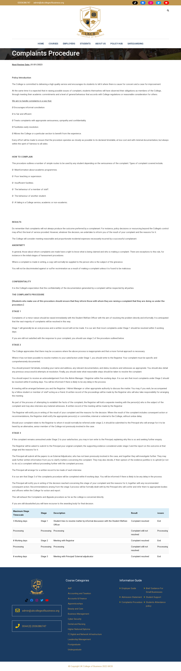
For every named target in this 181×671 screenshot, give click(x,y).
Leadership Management (79, 639)
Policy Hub (116, 43)
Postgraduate (74, 644)
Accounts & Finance (77, 598)
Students (85, 43)
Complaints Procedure (132, 602)
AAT (70, 588)
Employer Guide (129, 588)
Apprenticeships (75, 603)
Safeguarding (135, 43)
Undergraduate (74, 649)
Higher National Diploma (79, 629)
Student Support (153, 597)
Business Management (78, 614)
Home (41, 43)
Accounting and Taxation (79, 593)
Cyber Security (74, 619)
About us (100, 43)
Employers (69, 43)
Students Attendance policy (156, 604)
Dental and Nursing (76, 624)
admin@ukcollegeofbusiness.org (49, 2)
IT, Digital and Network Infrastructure (85, 634)
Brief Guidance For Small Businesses (154, 590)
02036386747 (24, 2)
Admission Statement (132, 597)
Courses (53, 43)
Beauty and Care (75, 608)
